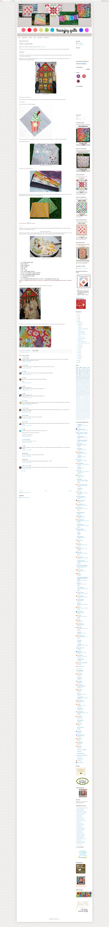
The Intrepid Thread (80, 519)
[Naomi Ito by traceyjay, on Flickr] (45, 164)
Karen (23, 377)
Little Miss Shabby (80, 436)
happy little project (87, 410)
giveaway (83, 371)
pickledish (82, 390)
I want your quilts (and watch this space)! (83, 329)
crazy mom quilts (80, 556)
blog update (84, 404)
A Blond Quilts (79, 723)
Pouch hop (78, 728)
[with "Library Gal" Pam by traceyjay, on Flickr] (30, 319)
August (79, 347)
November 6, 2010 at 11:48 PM (26, 390)
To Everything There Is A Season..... (82, 485)
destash (84, 389)
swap (87, 377)
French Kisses (79, 384)
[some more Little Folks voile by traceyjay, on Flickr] (46, 192)
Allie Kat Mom (79, 738)
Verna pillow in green (80, 832)
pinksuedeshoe (79, 731)
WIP (77, 367)
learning (82, 412)
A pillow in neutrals (80, 823)
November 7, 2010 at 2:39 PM (26, 442)
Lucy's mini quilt (79, 843)
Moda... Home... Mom (80, 647)
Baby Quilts (40, 37)
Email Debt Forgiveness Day (81, 633)
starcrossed (84, 418)
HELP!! (78, 724)
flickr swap (81, 385)
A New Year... (79, 648)
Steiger (82, 370)
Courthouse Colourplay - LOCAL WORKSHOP (82, 549)
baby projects (82, 393)
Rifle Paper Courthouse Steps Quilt (82, 604)
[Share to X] (35, 350)
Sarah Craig (24, 365)
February (79, 357)
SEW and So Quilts (80, 727)
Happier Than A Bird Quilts (81, 749)
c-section (84, 405)
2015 (78, 313)
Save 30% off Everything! (81, 701)
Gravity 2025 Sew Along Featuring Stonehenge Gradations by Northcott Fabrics (82, 481)
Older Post (70, 490)
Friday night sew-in (78, 392)
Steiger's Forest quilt (80, 837)
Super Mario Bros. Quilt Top (81, 705)
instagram (88, 411)
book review (77, 405)
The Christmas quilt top (81, 332)
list (84, 412)
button (81, 405)
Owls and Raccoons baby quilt (81, 838)
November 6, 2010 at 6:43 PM (26, 374)
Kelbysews (79, 607)
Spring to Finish (85, 392)
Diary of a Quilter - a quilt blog (82, 432)
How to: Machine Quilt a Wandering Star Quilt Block (82, 493)
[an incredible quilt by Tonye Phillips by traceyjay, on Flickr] (45, 93)
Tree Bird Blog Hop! (80, 671)
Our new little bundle (80, 735)
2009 (78, 360)
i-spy (82, 411)
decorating (84, 376)
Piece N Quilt (79, 492)
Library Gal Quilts (80, 596)
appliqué (78, 393)
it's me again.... (79, 663)
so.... (78, 667)
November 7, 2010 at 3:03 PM (26, 456)
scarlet (84, 378)
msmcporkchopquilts (80, 753)
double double (79, 574)
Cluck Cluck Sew (80, 540)
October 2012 (79, 732)
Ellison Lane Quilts (80, 720)
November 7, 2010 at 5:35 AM (26, 404)
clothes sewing (87, 384)
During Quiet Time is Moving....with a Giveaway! (82, 713)
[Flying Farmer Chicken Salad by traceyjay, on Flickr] (45, 257)
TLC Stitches (79, 746)
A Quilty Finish (79, 721)
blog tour (81, 404)
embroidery (88, 389)
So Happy (78, 704)
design (88, 378)
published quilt (82, 386)
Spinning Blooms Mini (80, 624)
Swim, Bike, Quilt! (80, 524)
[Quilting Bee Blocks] (83, 796)
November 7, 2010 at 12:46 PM (26, 425)
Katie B (23, 371)
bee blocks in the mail (81, 331)
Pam (23, 51)
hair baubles (78, 410)
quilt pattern (80, 375)
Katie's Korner (79, 689)
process (88, 395)
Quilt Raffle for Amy (80, 682)
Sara (23, 429)
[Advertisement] (45, 481)
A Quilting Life (79, 424)
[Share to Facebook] (36, 350)
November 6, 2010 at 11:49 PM (26, 397)
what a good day (80, 339)
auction (77, 403)
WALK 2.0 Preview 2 (80, 501)
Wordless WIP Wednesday (82, 341)
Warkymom (79, 632)
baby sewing (80, 403)
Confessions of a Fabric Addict (82, 484)
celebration (87, 405)
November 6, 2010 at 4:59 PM (26, 361)
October (79, 344)
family (77, 385)
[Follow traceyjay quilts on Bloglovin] (81, 64)
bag (82, 384)
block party (77, 404)
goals (86, 394)
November (79, 324)
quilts (86, 386)
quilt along (83, 372)
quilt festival (78, 382)
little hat (87, 412)
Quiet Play (79, 620)
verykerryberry (79, 507)
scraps (89, 386)
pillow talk (82, 373)
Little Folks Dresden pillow (81, 828)
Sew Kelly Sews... (80, 716)
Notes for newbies (82, 388)
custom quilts (80, 389)
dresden (86, 393)
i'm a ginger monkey (80, 666)
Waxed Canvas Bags (80, 612)
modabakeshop (87, 374)
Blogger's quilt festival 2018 (81, 570)
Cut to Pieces (79, 470)
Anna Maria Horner (80, 623)
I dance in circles (79, 815)
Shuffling (78, 541)
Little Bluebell (79, 651)
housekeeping (78, 411)
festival (81, 408)
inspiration (80, 378)
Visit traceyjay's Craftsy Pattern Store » (83, 268)
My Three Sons (79, 475)
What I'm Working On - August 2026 (82, 433)
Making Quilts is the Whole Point (82, 460)
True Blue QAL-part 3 (80, 467)
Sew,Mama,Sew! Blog (80, 560)
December (79, 322)
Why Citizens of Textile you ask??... (82, 656)
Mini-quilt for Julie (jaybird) (81, 842)
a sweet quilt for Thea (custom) (81, 812)
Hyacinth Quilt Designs (81, 496)
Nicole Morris (24, 408)
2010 (78, 321)
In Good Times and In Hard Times (82, 596)
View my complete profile (80, 44)
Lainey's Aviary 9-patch (80, 833)
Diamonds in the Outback (81, 537)
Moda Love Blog (79, 678)
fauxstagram (85, 407)
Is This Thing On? (80, 717)
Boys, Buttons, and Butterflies (82, 755)
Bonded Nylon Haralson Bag (81, 456)
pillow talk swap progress (82, 334)
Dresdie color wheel (80, 827)
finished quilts (86, 367)
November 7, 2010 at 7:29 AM (26, 418)
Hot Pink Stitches (80, 742)
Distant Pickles (79, 681)
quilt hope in (83, 382)
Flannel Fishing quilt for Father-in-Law (83, 807)
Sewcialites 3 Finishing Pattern (81, 441)
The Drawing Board (80, 599)
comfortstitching (80, 488)
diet (78, 407)
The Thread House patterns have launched (82, 617)
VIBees (88, 388)
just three (81, 374)
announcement (87, 402)
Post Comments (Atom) (26, 492)
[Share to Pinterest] (37, 350)
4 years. (79, 335)
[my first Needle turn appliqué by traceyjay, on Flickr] (35, 136)
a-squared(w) (79, 640)
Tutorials (30, 37)
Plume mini (78, 821)
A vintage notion (80, 673)
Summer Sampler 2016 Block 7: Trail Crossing (82, 629)
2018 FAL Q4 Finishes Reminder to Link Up (82, 554)
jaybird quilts (79, 479)
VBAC (89, 392)
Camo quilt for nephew (80, 810)
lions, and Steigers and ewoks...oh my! (83, 342)
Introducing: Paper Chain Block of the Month (83, 526)
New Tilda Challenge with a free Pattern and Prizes (83, 521)
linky (85, 385)
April (79, 353)
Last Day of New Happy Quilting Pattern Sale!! (82, 445)
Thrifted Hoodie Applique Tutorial (82, 437)
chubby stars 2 (81, 406)
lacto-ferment (77, 412)
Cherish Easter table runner (81, 834)
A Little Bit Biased (80, 463)
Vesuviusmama (24, 357)
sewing (79, 391)
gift (76, 409)
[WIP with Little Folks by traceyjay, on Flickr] (35, 347)
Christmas (84, 387)
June (79, 350)
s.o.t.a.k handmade (80, 504)
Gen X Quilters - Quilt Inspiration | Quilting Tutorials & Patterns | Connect (83, 578)
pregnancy (77, 379)
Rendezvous (80, 401)
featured (89, 407)
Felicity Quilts (79, 552)
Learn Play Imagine (80, 659)
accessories (83, 402)
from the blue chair (80, 611)
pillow (86, 390)
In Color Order (79, 448)
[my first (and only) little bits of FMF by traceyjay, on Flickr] (45, 218)
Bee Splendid (79, 387)
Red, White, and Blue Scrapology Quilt (83, 464)
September (79, 346)
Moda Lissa (79, 467)
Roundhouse (84, 401)
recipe (77, 383)
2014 (78, 315)
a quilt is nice (79, 543)
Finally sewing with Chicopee (81, 694)
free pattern (79, 394)
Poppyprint (24, 421)
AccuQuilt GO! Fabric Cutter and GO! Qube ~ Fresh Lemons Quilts (82, 567)
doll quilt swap (79, 377)
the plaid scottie (79, 708)
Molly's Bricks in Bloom (80, 836)
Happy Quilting (79, 443)
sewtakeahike (79, 644)
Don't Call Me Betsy (80, 587)
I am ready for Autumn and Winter (82, 593)
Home (19, 37)
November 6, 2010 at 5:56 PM (26, 368)
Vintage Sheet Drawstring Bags (81, 449)
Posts (78, 117)
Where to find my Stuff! (80, 476)
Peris (23, 445)
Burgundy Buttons (80, 700)
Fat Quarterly (79, 751)
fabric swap (81, 407)
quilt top (87, 382)
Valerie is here (79, 674)
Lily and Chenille (79, 816)
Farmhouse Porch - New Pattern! (82, 580)
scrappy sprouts (84, 383)
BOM (82, 391)
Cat (22, 386)
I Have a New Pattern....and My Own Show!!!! (82, 608)
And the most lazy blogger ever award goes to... (82, 589)
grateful (80, 395)
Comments (79, 119)
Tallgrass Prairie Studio (81, 500)
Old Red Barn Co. (80, 516)
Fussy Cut (79, 693)
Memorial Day (85, 400)
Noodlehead (79, 455)
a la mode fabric (79, 655)
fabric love (80, 369)
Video (79, 402)
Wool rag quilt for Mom (80, 809)
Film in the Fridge (80, 536)
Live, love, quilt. (79, 569)
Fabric (87, 373)
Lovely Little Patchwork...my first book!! (82, 637)
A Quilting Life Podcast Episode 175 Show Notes (82, 426)
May (79, 352)
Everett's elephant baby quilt (81, 820)
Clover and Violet (80, 762)
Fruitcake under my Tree (80, 824)
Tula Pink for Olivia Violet (81, 818)
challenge (77, 406)
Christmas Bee (78, 376)
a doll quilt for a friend (81, 336)
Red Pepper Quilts (80, 529)
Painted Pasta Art (79, 659)
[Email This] (32, 350)
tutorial (77, 374)
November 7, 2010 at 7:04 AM (26, 412)
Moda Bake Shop (80, 758)
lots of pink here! (80, 696)
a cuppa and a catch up (81, 429)
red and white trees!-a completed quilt (82, 557)
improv (84, 411)
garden (83, 394)
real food (86, 417)
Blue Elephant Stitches (81, 512)
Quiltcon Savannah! (80, 600)
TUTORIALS (79, 641)
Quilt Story (79, 583)
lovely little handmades (81, 635)
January (79, 358)
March (79, 355)
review (80, 383)
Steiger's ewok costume (80, 814)
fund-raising (84, 408)
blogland (88, 404)
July (78, 349)
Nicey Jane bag (79, 839)
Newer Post (21, 490)
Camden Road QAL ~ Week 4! (81, 497)
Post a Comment (23, 470)
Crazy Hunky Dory (80, 830)
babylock (84, 403)
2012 (78, 318)
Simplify (78, 532)
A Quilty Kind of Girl (80, 734)
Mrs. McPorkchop (35, 194)
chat (76, 389)
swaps (76, 419)
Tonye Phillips (40, 58)
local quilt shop (42, 46)
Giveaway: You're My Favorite (81, 652)
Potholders (78, 739)
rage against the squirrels (81, 417)
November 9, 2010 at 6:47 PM (26, 468)
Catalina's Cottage (80, 592)
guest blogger (88, 409)
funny (88, 408)
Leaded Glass (77, 400)
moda (84, 377)
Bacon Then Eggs (80, 670)
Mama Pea (23, 400)
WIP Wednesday (79, 743)
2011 (78, 319)
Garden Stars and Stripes (80, 829)
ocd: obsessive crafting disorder (82, 662)
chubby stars (86, 375)
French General (87, 391)
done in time (79, 327)
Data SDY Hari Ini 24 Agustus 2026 (82, 429)
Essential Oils (46, 37)
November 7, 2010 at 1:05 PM (26, 436)
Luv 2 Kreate (79, 757)
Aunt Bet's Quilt (79, 513)
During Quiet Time (80, 711)
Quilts (35, 37)
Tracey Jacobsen (24, 350)
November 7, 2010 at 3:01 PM (26, 449)
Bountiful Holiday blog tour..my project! (82, 584)
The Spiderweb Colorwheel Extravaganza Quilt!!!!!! (81, 686)
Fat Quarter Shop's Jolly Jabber (82, 440)
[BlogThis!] (34, 350)
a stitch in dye (79, 760)
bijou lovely (79, 603)
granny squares (84, 409)
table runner (79, 419)
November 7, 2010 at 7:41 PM (26, 462)
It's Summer (79, 533)
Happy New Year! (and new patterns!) (82, 645)
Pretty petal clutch (79, 825)
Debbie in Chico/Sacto (25, 465)
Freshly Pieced (79, 627)
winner (89, 383)
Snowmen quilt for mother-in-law (82, 811)
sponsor (81, 418)
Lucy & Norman (80, 684)
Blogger (58, 918)
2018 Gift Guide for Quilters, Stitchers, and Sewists (83, 562)
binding (88, 403)
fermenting (78, 408)
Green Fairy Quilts (80, 452)
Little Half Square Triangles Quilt (82, 544)
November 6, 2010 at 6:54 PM (26, 382)
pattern (89, 376)
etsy (89, 393)
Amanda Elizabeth (25, 439)
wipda (83, 419)
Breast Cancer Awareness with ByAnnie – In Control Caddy (83, 472)
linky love (78, 390)
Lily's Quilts (79, 615)
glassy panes (79, 409)
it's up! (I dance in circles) (82, 338)
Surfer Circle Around (80, 819)
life (85, 369)
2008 (78, 362)
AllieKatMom (24, 415)
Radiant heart (79, 690)
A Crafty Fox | (79, 459)
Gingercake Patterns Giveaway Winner (83, 697)
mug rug (84, 395)
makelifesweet (79, 677)
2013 (78, 316)
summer (88, 418)
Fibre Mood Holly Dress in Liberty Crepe (82, 509)
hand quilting (82, 410)
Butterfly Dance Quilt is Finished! (82, 453)
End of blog (79, 489)
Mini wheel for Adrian (80, 841)
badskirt (78, 573)
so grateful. (79, 325)
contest (85, 406)
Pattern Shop (24, 37)
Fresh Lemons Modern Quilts (82, 565)
